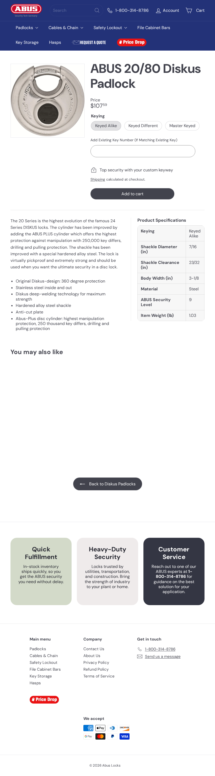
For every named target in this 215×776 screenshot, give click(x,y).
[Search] (97, 10)
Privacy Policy (96, 662)
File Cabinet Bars (153, 27)
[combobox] (76, 10)
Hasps (55, 42)
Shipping (97, 179)
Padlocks (25, 27)
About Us (91, 655)
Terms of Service (99, 676)
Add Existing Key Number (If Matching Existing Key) (133, 140)
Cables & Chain (64, 27)
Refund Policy (96, 669)
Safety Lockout (108, 27)
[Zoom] (47, 101)
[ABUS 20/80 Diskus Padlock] (24, 404)
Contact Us (93, 649)
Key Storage (27, 42)
